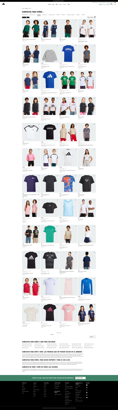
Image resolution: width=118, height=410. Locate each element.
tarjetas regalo (108, 2)
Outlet (69, 4)
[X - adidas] (91, 390)
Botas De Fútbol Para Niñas (51, 347)
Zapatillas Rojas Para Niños (88, 347)
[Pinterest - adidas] (91, 392)
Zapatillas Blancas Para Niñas (39, 347)
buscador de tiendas (94, 2)
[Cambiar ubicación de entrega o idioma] (115, 2)
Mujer (53, 4)
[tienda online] (3, 4)
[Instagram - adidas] (91, 387)
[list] (59, 15)
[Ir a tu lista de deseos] (113, 4)
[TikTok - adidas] (91, 395)
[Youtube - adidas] (91, 397)
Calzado (60, 4)
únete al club (112, 2)
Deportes (64, 4)
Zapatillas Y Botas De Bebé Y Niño (77, 347)
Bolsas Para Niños (25, 347)
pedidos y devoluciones (103, 2)
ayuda (98, 2)
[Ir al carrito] (115, 4)
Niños (57, 4)
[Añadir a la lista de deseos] (39, 21)
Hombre (49, 4)
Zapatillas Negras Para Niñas (64, 347)
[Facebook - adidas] (91, 385)
